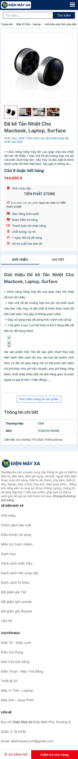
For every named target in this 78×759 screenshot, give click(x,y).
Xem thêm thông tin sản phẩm (39, 399)
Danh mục (8, 554)
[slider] (10, 112)
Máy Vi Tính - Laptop (28, 24)
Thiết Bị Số (9, 681)
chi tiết (58, 259)
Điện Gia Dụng (12, 652)
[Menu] (72, 5)
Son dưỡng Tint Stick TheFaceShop (39, 439)
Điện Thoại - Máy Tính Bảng (22, 671)
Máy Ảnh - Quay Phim (17, 700)
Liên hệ (6, 621)
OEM (22, 138)
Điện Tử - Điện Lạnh (16, 643)
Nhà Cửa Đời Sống (15, 662)
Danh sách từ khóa (15, 582)
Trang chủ (7, 24)
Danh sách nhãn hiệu (16, 563)
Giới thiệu (20, 259)
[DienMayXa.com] (22, 5)
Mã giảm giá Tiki (13, 592)
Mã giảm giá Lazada (16, 602)
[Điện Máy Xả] (21, 463)
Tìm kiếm (64, 15)
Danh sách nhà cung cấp (19, 573)
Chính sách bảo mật (16, 525)
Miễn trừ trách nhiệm (16, 544)
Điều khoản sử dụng (16, 535)
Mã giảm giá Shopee (16, 611)
